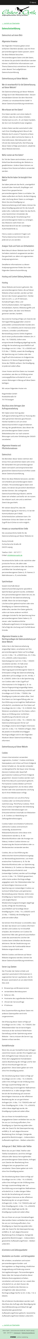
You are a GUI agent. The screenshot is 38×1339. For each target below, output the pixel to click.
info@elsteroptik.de (14, 555)
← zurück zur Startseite (11, 23)
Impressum (17, 1333)
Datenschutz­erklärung (28, 1333)
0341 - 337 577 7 (7, 1333)
